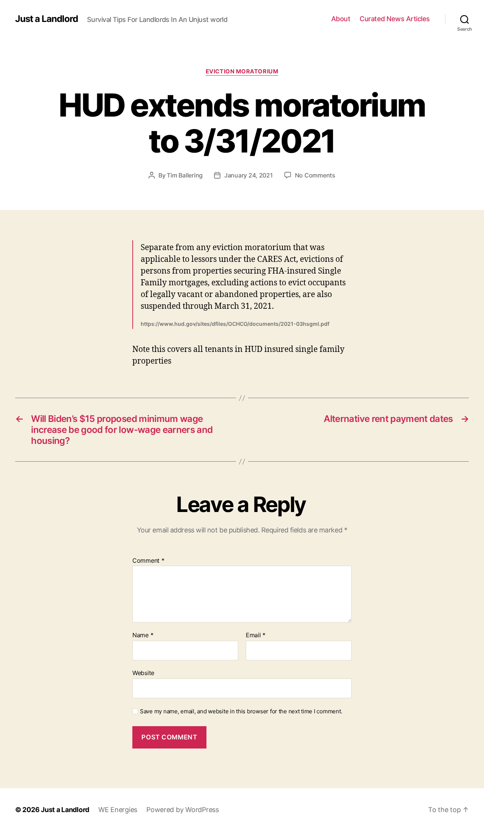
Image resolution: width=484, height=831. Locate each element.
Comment (148, 560)
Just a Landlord (46, 18)
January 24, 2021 (248, 175)
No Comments (315, 175)
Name (142, 635)
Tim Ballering (185, 175)
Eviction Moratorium (242, 71)
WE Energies (117, 810)
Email (255, 635)
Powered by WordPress (182, 810)
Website (143, 672)
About (341, 19)
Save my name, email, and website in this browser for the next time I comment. (241, 711)
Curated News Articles (395, 19)
